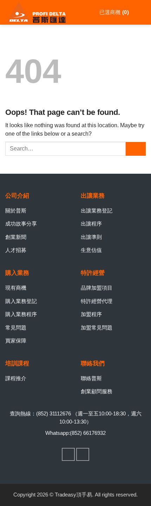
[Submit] (136, 149)
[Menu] (141, 12)
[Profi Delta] (40, 12)
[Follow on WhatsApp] (83, 454)
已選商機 (113, 12)
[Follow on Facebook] (68, 454)
